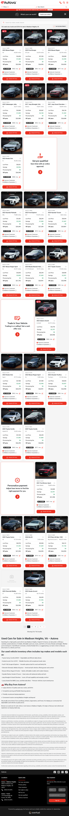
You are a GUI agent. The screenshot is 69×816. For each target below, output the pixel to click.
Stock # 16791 (5, 372)
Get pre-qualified (23, 795)
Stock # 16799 (28, 372)
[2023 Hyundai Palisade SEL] (11, 200)
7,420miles (40, 539)
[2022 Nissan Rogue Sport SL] (34, 362)
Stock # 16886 (28, 535)
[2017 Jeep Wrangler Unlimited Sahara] (34, 91)
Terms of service (23, 797)
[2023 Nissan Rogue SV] (11, 37)
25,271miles (17, 106)
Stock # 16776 (40, 318)
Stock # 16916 (5, 102)
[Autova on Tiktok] (66, 772)
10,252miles (17, 431)
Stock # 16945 (5, 589)
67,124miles (17, 539)
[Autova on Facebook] (54, 772)
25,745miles (63, 52)
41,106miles (63, 377)
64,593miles (17, 52)
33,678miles (40, 52)
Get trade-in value (23, 790)
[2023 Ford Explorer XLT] (34, 200)
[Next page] (44, 626)
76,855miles (51, 485)
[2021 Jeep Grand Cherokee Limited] (57, 91)
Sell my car (21, 792)
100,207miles (63, 539)
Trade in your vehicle (45, 14)
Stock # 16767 (40, 481)
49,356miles (17, 161)
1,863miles (63, 215)
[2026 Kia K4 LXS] (34, 524)
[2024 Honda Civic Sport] (11, 362)
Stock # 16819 (5, 535)
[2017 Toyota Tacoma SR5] (57, 254)
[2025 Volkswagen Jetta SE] (11, 91)
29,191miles (17, 269)
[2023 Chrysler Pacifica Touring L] (57, 362)
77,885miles (17, 215)
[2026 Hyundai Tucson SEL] (57, 200)
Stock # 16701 (5, 156)
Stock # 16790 (5, 426)
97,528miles (63, 269)
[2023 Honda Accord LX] (34, 578)
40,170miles (40, 593)
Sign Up (57, 800)
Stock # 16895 (51, 102)
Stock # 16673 (28, 102)
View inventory (22, 787)
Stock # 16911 (28, 264)
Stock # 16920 (51, 210)
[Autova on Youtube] (58, 772)
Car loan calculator (23, 782)
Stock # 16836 (28, 589)
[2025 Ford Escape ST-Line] (34, 37)
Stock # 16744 (51, 372)
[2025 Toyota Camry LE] (11, 524)
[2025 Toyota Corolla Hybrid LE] (11, 416)
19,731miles (40, 269)
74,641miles (40, 106)
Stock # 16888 (28, 48)
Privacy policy (22, 784)
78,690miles (63, 106)
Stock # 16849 (28, 210)
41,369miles (17, 593)
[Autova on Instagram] (62, 772)
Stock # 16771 (51, 48)
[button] (60, 2)
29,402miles (40, 431)
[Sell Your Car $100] (34, 9)
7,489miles (40, 377)
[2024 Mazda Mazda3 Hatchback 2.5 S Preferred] (34, 254)
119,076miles (40, 215)
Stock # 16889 (5, 48)
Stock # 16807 (51, 264)
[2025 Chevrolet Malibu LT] (11, 578)
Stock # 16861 (28, 426)
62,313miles (51, 323)
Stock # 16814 (5, 210)
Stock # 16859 (51, 535)
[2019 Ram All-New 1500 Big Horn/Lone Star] (57, 524)
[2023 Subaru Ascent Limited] (46, 308)
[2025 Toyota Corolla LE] (34, 416)
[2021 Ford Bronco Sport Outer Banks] (46, 470)
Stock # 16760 (5, 264)
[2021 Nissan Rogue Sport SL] (11, 254)
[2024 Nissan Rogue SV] (57, 37)
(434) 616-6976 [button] (8, 790)
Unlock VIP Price (12, 78)
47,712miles (17, 377)
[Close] (65, 14)
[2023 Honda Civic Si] (11, 145)
